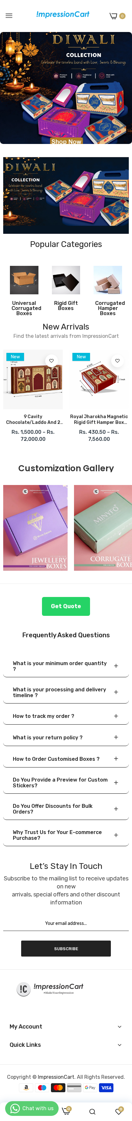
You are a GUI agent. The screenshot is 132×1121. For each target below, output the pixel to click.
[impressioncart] (61, 16)
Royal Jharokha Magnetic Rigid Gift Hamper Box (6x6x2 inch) (99, 419)
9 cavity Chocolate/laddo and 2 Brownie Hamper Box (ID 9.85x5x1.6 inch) (33, 419)
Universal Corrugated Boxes (24, 308)
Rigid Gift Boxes (66, 306)
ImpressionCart (56, 1077)
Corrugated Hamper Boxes (107, 308)
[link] (66, 88)
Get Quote (66, 606)
